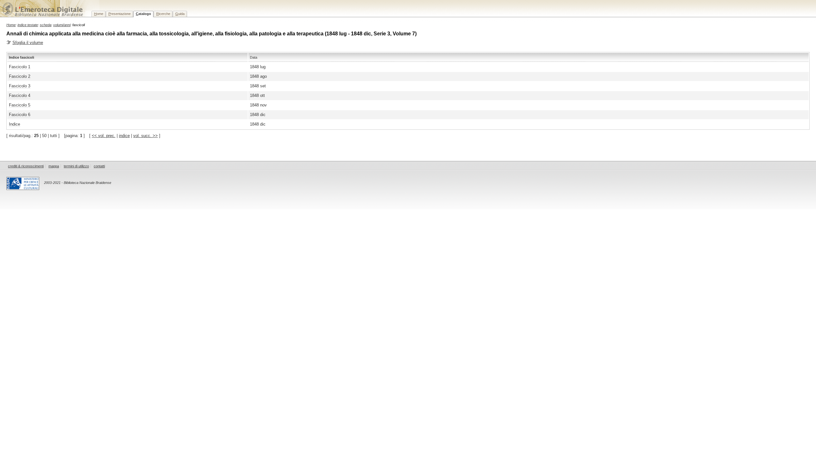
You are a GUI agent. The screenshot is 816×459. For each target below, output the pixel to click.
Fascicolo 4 (19, 95)
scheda (45, 25)
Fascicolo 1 (19, 66)
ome (98, 14)
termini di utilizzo (76, 166)
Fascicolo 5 (19, 105)
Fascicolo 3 (19, 86)
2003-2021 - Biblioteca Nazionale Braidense (77, 183)
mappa (53, 166)
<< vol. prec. (103, 135)
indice (124, 135)
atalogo (143, 14)
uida (180, 14)
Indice (14, 124)
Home (11, 25)
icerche (163, 14)
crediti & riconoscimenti (26, 166)
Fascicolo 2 (19, 76)
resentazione (119, 14)
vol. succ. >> (145, 135)
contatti (99, 166)
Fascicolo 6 (19, 114)
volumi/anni (61, 25)
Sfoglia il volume (27, 42)
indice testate (28, 25)
